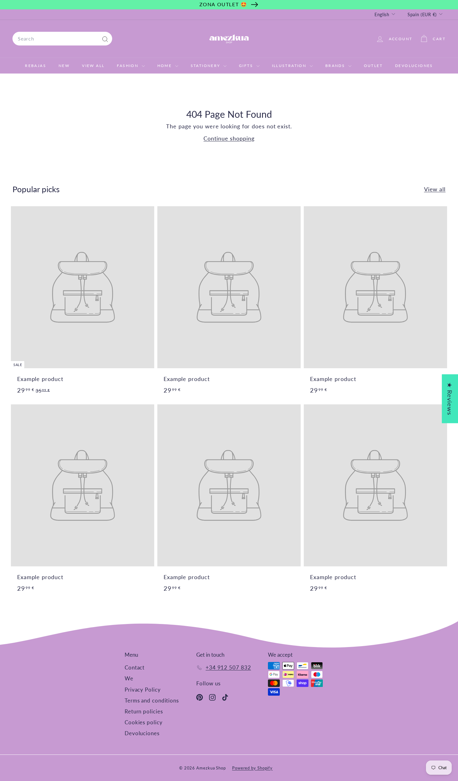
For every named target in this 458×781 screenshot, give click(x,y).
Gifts (247, 65)
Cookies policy (144, 722)
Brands (336, 65)
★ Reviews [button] (450, 398)
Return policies (144, 711)
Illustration (290, 65)
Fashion (128, 65)
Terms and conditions (152, 700)
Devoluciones (414, 65)
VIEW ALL (93, 65)
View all (435, 189)
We (129, 678)
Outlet (373, 65)
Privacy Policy (143, 689)
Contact (135, 667)
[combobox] (62, 38)
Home (165, 65)
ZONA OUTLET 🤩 (223, 4)
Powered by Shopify (252, 767)
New (64, 65)
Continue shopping (228, 138)
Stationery (206, 65)
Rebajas (35, 65)
